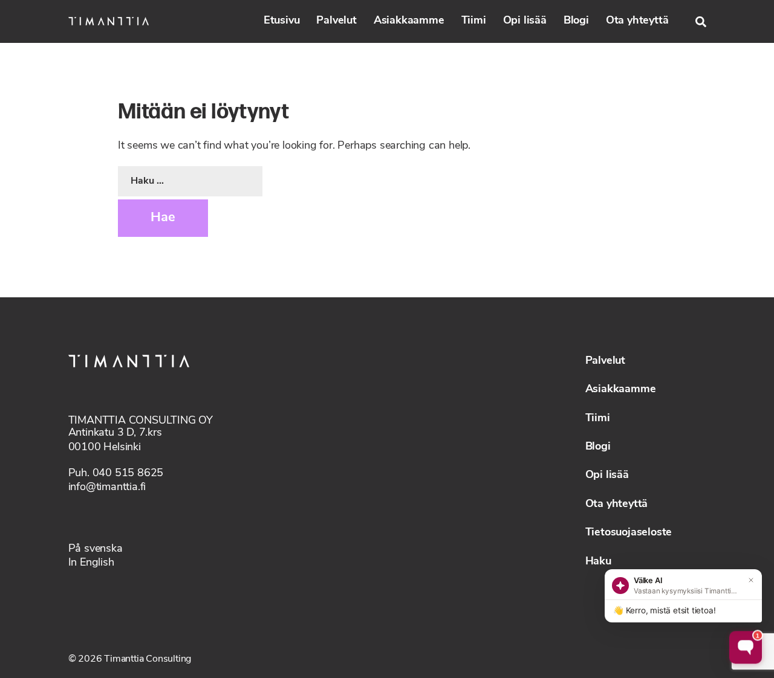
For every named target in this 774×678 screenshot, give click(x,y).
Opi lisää (525, 21)
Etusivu (282, 21)
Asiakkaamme (409, 21)
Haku (598, 562)
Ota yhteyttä (637, 21)
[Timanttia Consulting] (108, 21)
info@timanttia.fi (107, 487)
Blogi (576, 21)
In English (91, 563)
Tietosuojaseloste (628, 533)
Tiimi (473, 21)
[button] (700, 21)
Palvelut (336, 21)
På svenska (95, 549)
